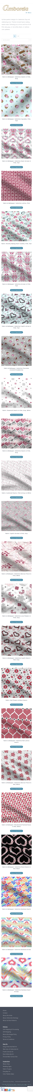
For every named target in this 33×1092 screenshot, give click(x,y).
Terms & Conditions (8, 1039)
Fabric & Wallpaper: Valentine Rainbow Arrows (16, 949)
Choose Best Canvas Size (10, 1056)
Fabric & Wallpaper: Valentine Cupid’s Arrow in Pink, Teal (16, 327)
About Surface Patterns (10, 1020)
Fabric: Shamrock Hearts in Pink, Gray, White (16, 410)
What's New (6, 1064)
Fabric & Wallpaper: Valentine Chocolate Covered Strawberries (16, 369)
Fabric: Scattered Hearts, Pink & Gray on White (16, 493)
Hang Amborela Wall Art (10, 1046)
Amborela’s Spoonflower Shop (22, 1081)
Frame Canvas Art (8, 1051)
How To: (5, 1044)
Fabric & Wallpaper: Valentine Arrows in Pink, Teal (16, 284)
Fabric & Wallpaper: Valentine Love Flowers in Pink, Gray (16, 616)
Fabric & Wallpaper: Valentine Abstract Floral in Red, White (16, 783)
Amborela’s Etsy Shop (8, 1081)
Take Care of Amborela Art (10, 1049)
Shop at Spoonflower (16, 83)
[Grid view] (14, 36)
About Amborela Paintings (10, 1018)
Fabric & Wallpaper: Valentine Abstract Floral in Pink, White (16, 574)
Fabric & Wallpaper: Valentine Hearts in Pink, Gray (16, 451)
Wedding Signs (7, 1066)
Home (4, 1010)
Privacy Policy (7, 1037)
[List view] (18, 36)
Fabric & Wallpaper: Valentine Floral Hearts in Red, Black (16, 867)
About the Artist (7, 1015)
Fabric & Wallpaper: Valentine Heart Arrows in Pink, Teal (16, 161)
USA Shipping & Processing (11, 1029)
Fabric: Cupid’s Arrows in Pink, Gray (16, 533)
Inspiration (6, 1061)
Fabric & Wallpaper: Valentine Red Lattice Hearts (16, 741)
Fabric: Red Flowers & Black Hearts (16, 700)
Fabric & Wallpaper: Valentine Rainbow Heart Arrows (16, 990)
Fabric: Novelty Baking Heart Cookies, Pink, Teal (16, 243)
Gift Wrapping (7, 1032)
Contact (5, 1013)
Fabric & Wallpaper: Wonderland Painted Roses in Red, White (16, 825)
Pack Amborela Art (8, 1054)
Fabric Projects (7, 1069)
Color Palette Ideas (8, 1074)
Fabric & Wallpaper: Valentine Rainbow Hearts (16, 909)
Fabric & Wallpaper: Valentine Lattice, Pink (16, 203)
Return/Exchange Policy (10, 1034)
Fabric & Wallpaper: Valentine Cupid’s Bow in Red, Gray (16, 658)
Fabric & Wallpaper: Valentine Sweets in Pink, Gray (16, 77)
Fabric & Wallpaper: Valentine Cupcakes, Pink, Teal (16, 119)
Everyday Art (6, 1071)
